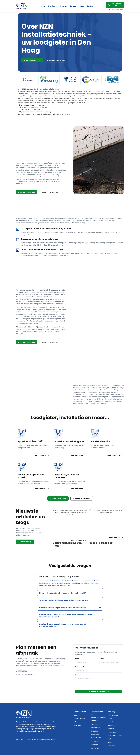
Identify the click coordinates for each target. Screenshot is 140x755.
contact (45, 175)
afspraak (56, 179)
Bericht (77, 675)
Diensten (51, 6)
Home (42, 6)
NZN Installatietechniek (28, 739)
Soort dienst (79, 667)
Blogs (82, 6)
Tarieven (73, 6)
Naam (77, 659)
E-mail (102, 659)
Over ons (63, 6)
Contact (90, 6)
